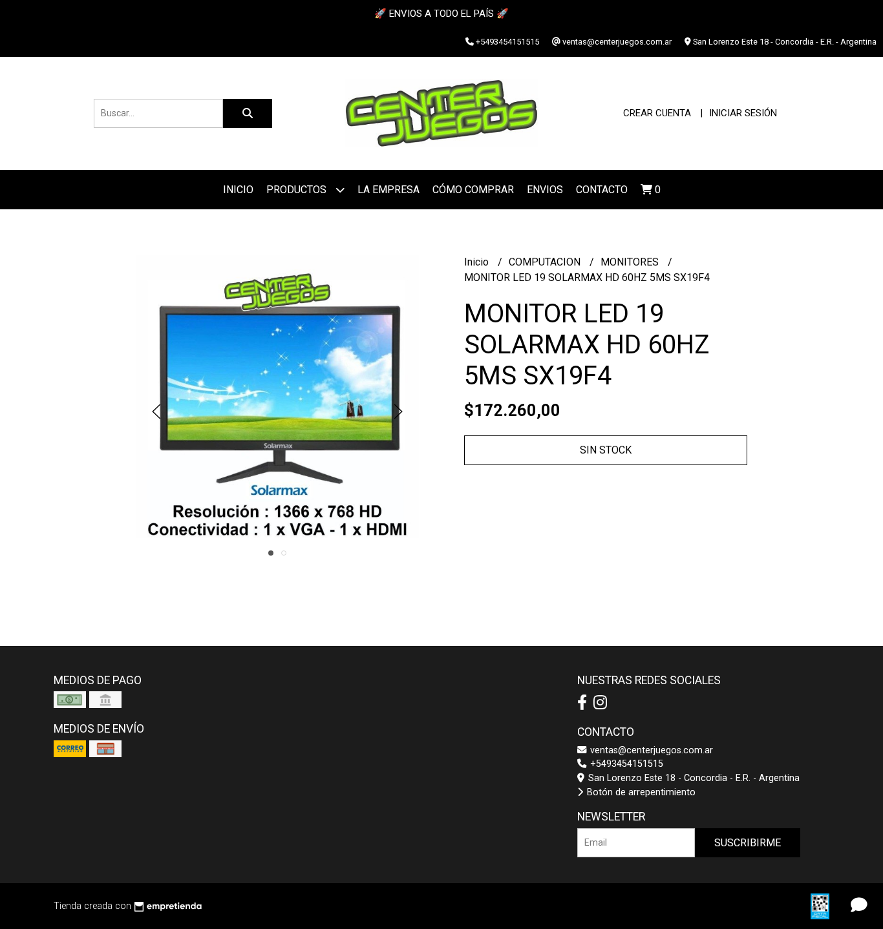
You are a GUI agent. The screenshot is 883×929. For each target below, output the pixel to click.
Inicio (238, 189)
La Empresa (388, 189)
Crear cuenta (657, 113)
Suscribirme (747, 843)
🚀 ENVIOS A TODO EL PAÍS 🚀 (441, 13)
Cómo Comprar (473, 189)
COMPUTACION (546, 262)
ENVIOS (545, 189)
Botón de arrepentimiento (640, 792)
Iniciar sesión (743, 113)
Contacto (602, 189)
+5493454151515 (625, 763)
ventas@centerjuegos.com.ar (650, 750)
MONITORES (631, 262)
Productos (297, 189)
